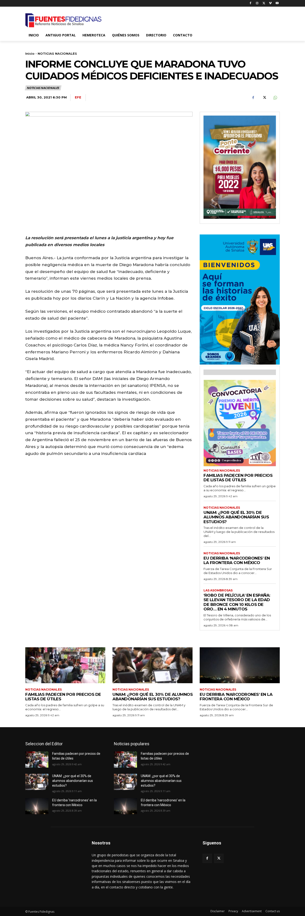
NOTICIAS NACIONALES (57, 53)
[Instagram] (257, 3)
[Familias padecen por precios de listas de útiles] (65, 665)
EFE (78, 97)
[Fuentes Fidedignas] (63, 20)
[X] (264, 3)
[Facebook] (250, 3)
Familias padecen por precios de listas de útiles (237, 477)
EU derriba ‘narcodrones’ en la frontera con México (236, 560)
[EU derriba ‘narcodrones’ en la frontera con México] (240, 665)
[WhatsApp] (275, 97)
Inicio (30, 53)
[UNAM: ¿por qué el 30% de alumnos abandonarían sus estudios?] (152, 665)
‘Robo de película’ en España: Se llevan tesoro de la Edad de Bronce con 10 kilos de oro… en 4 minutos (236, 602)
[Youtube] (277, 3)
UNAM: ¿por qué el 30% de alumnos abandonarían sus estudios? (236, 517)
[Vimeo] (270, 3)
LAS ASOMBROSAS (218, 590)
